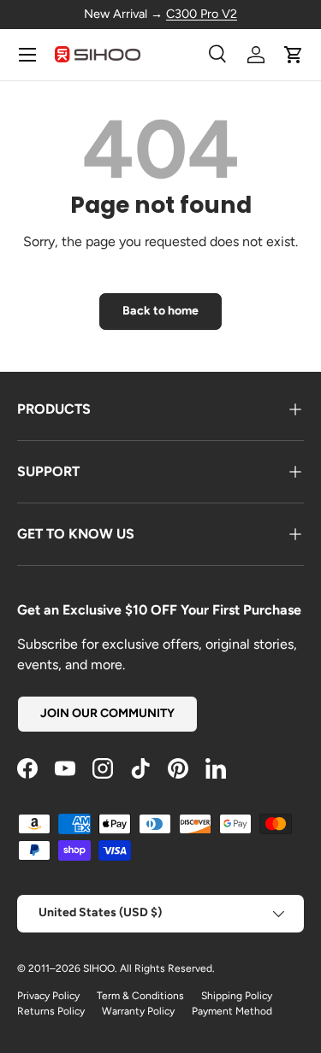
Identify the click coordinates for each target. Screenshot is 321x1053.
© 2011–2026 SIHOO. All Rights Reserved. (116, 968)
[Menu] (27, 55)
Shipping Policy (236, 996)
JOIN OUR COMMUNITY (107, 713)
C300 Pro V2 (201, 13)
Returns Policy (51, 1011)
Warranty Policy (138, 1011)
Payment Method (232, 1011)
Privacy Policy (48, 996)
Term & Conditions (140, 996)
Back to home (160, 310)
